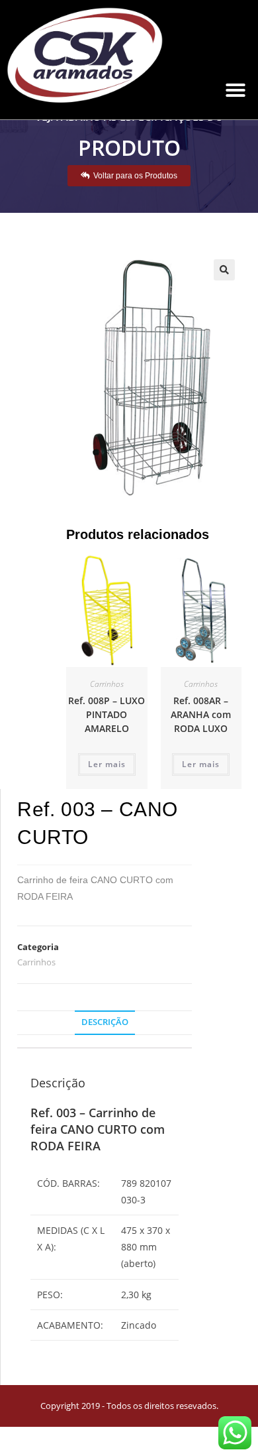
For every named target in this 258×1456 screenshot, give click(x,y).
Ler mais (107, 764)
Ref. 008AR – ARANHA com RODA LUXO (201, 714)
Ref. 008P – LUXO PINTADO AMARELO (106, 714)
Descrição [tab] (104, 1022)
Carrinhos (107, 684)
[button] (235, 90)
